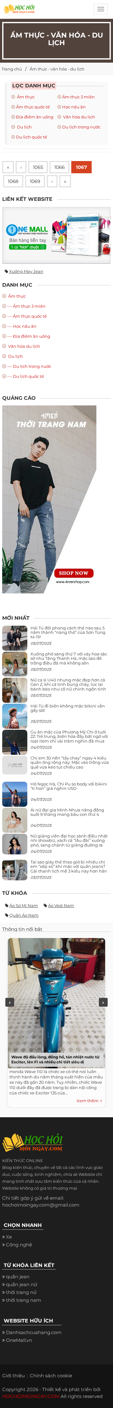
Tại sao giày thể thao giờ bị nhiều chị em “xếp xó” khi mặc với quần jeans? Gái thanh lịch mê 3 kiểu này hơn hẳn (68, 866)
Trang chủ (12, 68)
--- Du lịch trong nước (29, 366)
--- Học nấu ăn (21, 326)
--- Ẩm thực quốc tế (27, 316)
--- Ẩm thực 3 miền (26, 306)
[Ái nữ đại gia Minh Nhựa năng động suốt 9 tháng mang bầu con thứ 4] (14, 824)
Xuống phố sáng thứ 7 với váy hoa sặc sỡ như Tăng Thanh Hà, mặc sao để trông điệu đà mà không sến (68, 658)
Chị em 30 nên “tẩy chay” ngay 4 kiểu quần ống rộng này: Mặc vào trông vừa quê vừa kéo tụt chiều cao (69, 762)
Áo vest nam (61, 905)
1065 (38, 167)
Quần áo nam (24, 915)
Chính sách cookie (51, 1376)
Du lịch (24, 126)
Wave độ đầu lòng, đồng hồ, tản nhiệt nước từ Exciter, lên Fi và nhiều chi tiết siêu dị (55, 1059)
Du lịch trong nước (81, 126)
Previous (9, 1002)
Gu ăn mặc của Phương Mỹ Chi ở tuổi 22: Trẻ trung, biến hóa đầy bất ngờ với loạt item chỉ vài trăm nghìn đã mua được (69, 738)
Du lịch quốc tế (31, 136)
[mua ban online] (56, 235)
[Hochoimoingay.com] (19, 11)
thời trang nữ (21, 1292)
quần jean (18, 1277)
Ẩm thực (25, 96)
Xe (9, 1237)
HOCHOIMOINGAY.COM (30, 1396)
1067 (81, 167)
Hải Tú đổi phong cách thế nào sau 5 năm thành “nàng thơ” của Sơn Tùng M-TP (67, 632)
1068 (13, 181)
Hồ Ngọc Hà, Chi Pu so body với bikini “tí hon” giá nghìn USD (68, 786)
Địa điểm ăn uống (34, 116)
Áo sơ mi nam (23, 905)
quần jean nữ (21, 1284)
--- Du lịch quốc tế (25, 376)
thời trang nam (23, 1300)
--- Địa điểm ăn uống (28, 336)
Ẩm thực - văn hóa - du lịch (57, 68)
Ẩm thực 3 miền (78, 96)
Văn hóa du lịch (78, 116)
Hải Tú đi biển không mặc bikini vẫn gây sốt (67, 708)
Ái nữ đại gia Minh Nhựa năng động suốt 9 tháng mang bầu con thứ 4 (67, 812)
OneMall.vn (19, 1340)
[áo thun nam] (49, 499)
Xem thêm (88, 1100)
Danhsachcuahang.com (34, 1332)
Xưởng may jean (26, 271)
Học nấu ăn (74, 106)
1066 (59, 167)
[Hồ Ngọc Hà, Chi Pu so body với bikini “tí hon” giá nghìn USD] (14, 797)
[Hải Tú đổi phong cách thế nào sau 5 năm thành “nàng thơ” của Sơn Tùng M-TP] (14, 641)
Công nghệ (19, 1245)
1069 (35, 181)
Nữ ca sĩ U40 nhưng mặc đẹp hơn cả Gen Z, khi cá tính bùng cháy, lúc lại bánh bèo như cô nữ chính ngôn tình (68, 684)
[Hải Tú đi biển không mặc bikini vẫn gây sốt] (14, 719)
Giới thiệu (13, 1376)
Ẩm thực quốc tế (33, 106)
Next (103, 1002)
